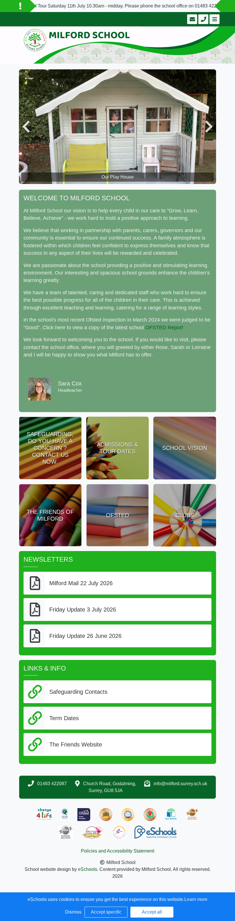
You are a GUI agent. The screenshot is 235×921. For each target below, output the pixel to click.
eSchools (87, 869)
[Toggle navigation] (214, 19)
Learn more (195, 899)
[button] (26, 126)
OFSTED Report (164, 327)
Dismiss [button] (73, 912)
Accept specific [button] (106, 912)
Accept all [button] (152, 912)
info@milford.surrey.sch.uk (180, 783)
